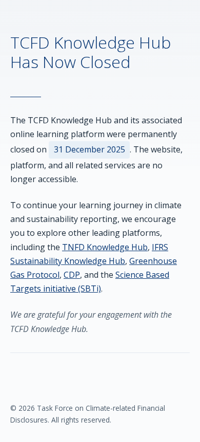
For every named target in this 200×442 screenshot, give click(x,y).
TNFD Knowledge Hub (105, 247)
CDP (72, 274)
